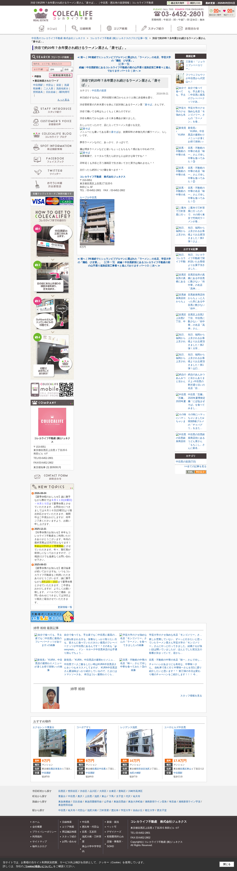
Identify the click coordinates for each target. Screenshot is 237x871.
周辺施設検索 (69, 831)
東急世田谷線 (65, 805)
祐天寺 (136, 796)
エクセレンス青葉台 (43, 727)
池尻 (147, 768)
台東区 (112, 791)
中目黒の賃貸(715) (186, 461)
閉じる (227, 864)
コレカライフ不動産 (90, 176)
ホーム (36, 822)
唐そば (148, 104)
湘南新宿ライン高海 (156, 801)
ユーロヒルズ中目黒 (175, 727)
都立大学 (150, 810)
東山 (189, 768)
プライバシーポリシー (44, 831)
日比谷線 (51, 92)
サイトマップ (39, 841)
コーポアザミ (83, 727)
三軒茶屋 (104, 810)
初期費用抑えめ (115, 836)
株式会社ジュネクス (115, 176)
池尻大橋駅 (135, 773)
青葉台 (58, 768)
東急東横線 (64, 801)
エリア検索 (68, 826)
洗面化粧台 (62, 88)
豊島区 (122, 791)
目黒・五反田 (89, 831)
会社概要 (37, 826)
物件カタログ (39, 846)
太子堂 (119, 796)
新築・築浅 (113, 822)
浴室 (58, 85)
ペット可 (111, 826)
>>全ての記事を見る (195, 466)
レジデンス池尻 (128, 727)
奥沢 (80, 796)
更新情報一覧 (65, 607)
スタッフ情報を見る (191, 695)
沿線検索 (67, 822)
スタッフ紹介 (69, 836)
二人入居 (48, 88)
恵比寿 (114, 810)
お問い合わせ (69, 841)
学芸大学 (126, 810)
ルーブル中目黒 (88, 197)
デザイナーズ (114, 831)
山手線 (107, 801)
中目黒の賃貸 (99, 90)
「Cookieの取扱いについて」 (38, 866)
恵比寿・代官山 (90, 826)
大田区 (102, 791)
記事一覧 (124, 63)
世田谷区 (140, 768)
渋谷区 (83, 791)
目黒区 (52, 768)
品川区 (93, 791)
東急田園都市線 (93, 801)
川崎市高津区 (135, 791)
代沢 (128, 796)
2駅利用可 (64, 92)
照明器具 (38, 92)
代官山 (49, 85)
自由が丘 (138, 810)
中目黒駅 (38, 85)
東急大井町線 (135, 801)
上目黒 (88, 796)
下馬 (111, 796)
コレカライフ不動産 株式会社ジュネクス (159, 821)
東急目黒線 (120, 801)
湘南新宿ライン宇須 (189, 801)
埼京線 (172, 801)
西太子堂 (162, 810)
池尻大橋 (92, 810)
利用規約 (37, 836)
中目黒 (102, 768)
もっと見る (63, 99)
